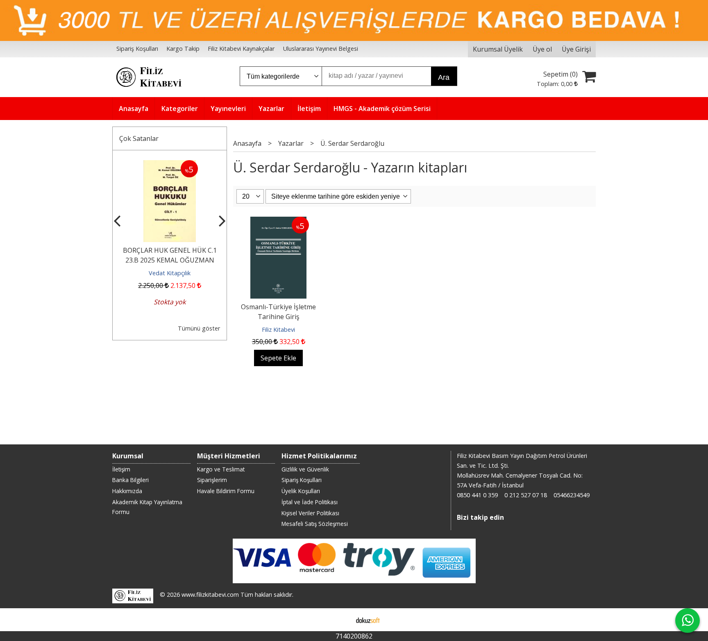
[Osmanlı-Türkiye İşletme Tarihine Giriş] (278, 221)
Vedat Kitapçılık (170, 273)
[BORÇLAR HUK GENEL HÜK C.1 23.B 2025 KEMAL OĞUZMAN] (169, 165)
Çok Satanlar (139, 138)
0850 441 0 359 (477, 495)
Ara (443, 77)
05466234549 (572, 495)
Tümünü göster (199, 328)
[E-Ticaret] (368, 619)
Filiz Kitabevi (278, 329)
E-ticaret (341, 619)
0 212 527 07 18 (525, 495)
